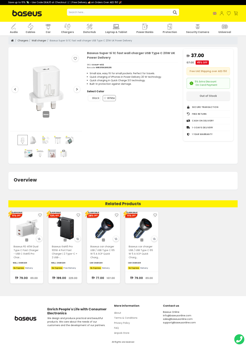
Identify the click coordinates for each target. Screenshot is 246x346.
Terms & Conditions (125, 318)
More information (126, 306)
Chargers (23, 40)
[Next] (77, 89)
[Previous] (15, 89)
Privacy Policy (122, 323)
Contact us (171, 306)
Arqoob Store (121, 333)
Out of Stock (208, 96)
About (117, 313)
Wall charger (39, 40)
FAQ (116, 328)
